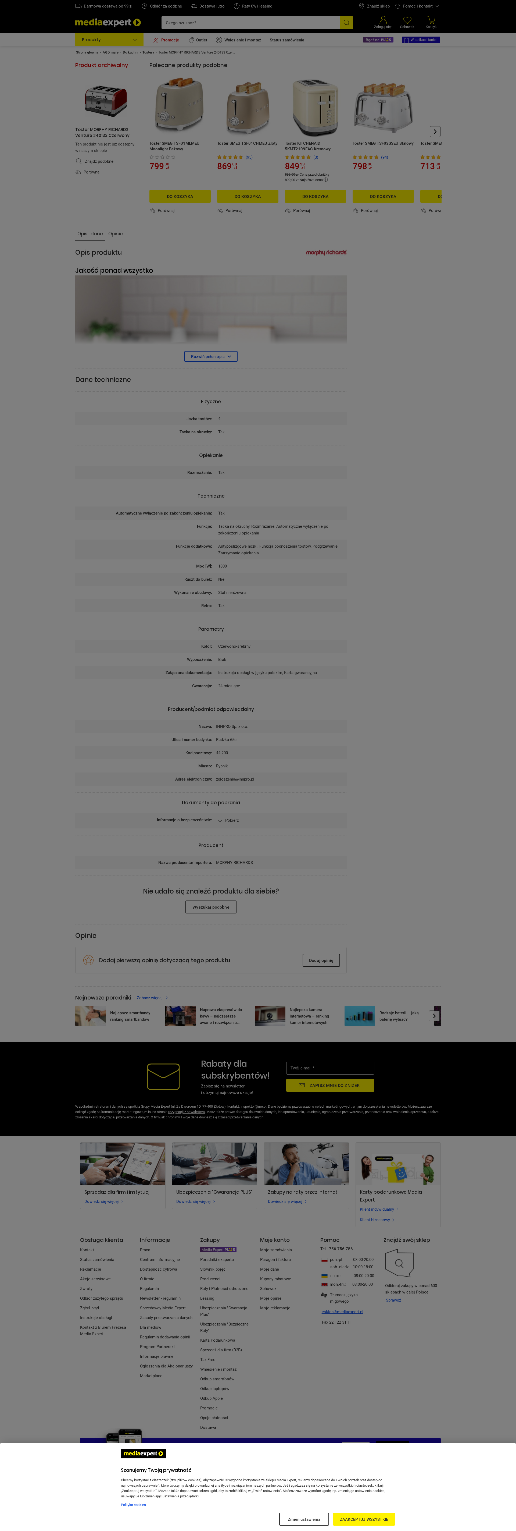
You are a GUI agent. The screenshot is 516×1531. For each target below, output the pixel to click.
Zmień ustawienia (304, 1519)
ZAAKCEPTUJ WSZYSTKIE (364, 1519)
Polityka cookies (133, 1504)
